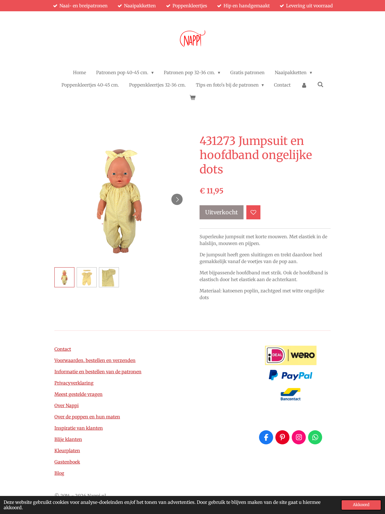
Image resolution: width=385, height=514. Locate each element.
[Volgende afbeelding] (177, 199)
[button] (64, 277)
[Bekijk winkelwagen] (192, 97)
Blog (59, 473)
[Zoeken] (320, 84)
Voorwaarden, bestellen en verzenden (95, 360)
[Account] (304, 85)
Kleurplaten (67, 450)
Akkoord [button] (361, 504)
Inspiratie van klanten (78, 428)
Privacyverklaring (74, 383)
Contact (62, 349)
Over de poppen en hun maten (87, 417)
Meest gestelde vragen (78, 394)
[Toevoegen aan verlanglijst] (253, 212)
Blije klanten (68, 439)
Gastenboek (67, 462)
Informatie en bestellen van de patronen (97, 371)
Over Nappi (66, 405)
